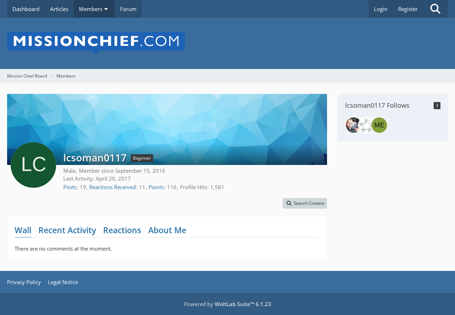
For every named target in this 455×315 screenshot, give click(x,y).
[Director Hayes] (366, 125)
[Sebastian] (353, 125)
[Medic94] (379, 125)
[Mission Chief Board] (227, 43)
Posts (69, 187)
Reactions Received (112, 187)
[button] (305, 203)
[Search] (435, 9)
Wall (23, 230)
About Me (167, 230)
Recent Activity (67, 230)
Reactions (122, 230)
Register (408, 8)
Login (380, 8)
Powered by (227, 304)
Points (156, 187)
